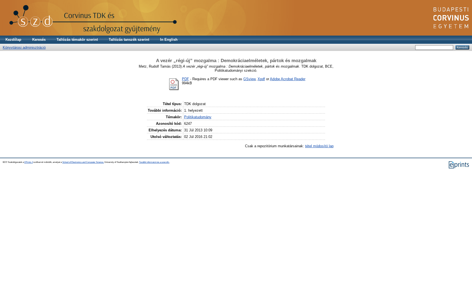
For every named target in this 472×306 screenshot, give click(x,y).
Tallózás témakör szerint (77, 39)
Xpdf (261, 79)
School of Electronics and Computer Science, (83, 162)
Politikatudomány (197, 117)
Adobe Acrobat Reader (287, 79)
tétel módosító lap (319, 146)
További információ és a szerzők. (154, 162)
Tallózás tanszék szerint (129, 39)
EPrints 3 (28, 162)
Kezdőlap (13, 39)
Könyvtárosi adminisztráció (24, 47)
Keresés (39, 39)
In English (169, 39)
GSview (249, 79)
